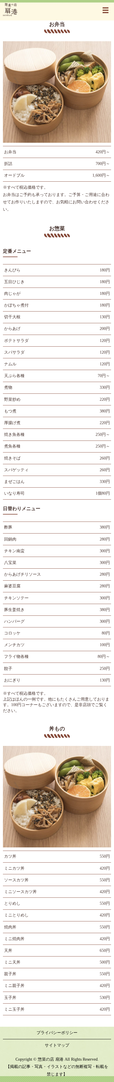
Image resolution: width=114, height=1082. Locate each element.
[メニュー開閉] (105, 10)
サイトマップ (57, 1045)
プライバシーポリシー (57, 1033)
